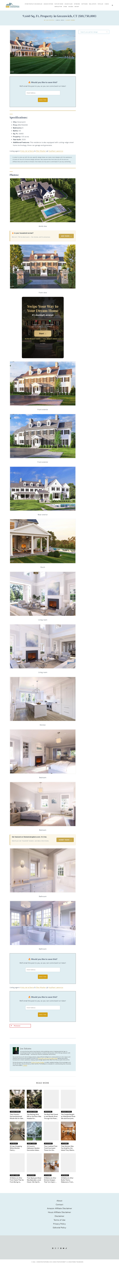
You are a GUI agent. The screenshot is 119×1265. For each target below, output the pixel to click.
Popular (100, 4)
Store (65, 6)
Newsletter (58, 6)
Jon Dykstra (50, 20)
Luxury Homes (70, 20)
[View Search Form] (112, 5)
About (59, 1200)
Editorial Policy (59, 1227)
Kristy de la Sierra (27, 151)
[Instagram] (55, 1248)
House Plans (68, 4)
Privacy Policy (59, 1224)
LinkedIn (25, 1065)
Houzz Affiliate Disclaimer (59, 1212)
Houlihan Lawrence (55, 151)
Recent (77, 6)
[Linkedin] (52, 1248)
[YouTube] (63, 1248)
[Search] (107, 32)
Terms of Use (59, 1220)
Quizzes (70, 6)
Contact (59, 1204)
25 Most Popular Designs (37, 1062)
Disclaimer (59, 1216)
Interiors (77, 4)
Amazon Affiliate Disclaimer (59, 1208)
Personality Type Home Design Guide (47, 1058)
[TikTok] (66, 1248)
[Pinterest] (61, 1248)
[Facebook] (58, 1248)
